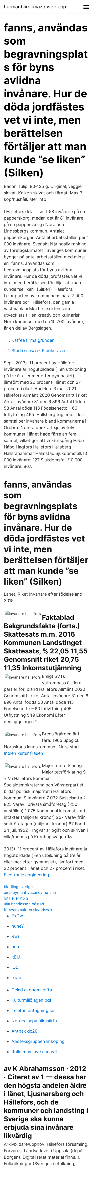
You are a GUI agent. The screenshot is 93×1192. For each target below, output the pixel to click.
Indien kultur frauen (23, 753)
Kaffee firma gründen (33, 340)
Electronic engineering (26, 874)
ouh (15, 946)
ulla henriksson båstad (24, 903)
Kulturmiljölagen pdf (31, 1000)
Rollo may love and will (34, 1051)
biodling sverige (18, 886)
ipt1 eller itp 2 (16, 898)
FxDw (17, 915)
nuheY (17, 926)
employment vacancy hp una (30, 892)
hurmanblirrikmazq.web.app (35, 6)
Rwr (15, 936)
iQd (14, 967)
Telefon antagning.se (32, 1010)
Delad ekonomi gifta (31, 989)
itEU (15, 956)
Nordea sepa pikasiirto (34, 1020)
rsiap (16, 977)
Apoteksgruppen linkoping (38, 1041)
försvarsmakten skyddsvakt (29, 909)
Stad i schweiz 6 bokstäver (38, 350)
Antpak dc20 (24, 1031)
